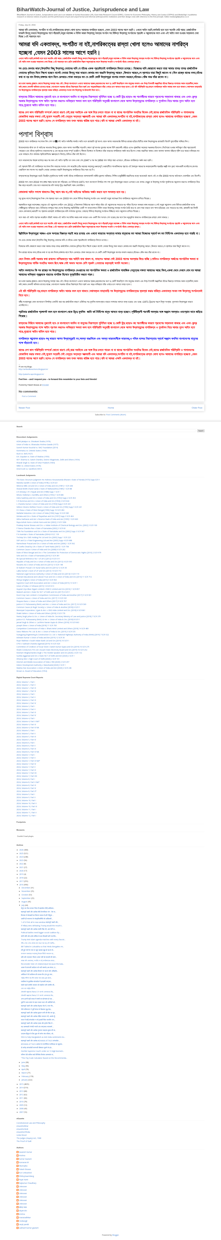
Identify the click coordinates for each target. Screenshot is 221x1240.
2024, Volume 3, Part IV (26, 715)
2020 (21, 871)
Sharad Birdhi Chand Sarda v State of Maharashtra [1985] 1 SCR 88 (44, 489)
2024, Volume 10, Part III (26, 806)
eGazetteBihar (22, 1126)
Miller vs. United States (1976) (28, 466)
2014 (21, 1087)
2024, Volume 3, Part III (26, 712)
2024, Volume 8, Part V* (26, 791)
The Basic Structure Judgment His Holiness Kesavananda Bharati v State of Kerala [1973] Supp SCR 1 (58, 479)
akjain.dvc (23, 1211)
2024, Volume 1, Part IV (26, 691)
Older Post (197, 407)
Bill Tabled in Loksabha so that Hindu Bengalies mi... (42, 946)
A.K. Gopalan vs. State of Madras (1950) (32, 456)
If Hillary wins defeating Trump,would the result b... (42, 925)
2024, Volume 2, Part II (25, 697)
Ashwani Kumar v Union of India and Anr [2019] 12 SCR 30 (40, 637)
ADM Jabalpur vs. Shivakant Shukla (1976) (33, 441)
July (23, 905)
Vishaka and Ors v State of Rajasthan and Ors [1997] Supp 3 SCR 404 (45, 516)
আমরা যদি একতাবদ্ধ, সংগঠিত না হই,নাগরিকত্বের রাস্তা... (38, 960)
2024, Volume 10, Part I (26, 800)
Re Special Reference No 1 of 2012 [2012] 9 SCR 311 (38, 558)
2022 (21, 863)
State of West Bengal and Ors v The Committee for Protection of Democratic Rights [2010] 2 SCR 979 (58, 552)
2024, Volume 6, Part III (26, 748)
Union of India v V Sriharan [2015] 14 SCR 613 (35, 586)
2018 (21, 878)
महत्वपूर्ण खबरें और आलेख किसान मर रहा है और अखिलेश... (39, 971)
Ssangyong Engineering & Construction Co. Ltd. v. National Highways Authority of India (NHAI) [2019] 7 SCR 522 (62, 634)
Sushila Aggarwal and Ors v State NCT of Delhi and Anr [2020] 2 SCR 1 (45, 656)
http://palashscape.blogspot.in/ (31, 374)
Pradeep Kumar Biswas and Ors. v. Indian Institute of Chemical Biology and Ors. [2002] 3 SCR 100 (56, 525)
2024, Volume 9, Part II (25, 797)
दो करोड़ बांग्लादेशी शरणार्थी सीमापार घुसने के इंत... (37, 1047)
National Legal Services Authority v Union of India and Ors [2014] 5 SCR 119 (47, 574)
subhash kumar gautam (29, 1228)
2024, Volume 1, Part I (25, 682)
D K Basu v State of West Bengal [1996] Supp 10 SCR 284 (40, 510)
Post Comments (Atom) (116, 414)
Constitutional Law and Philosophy (30, 1123)
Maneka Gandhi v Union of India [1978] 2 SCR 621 (37, 483)
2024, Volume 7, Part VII (26, 773)
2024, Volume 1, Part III (26, 688)
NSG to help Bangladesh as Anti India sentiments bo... (43, 1037)
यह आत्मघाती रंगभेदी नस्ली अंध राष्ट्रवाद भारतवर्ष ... (37, 1026)
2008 (21, 1108)
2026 (21, 850)
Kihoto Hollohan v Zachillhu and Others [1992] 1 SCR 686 (40, 495)
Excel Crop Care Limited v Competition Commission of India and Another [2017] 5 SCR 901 (53, 595)
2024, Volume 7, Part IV (26, 764)
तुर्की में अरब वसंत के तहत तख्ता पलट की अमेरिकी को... (38, 1002)
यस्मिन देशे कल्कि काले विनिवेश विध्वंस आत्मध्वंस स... (37, 1054)
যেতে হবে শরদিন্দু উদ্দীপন (28, 988)
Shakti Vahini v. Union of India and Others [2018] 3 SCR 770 (40, 613)
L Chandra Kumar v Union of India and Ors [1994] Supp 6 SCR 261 (43, 504)
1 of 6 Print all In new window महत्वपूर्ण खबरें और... (40, 922)
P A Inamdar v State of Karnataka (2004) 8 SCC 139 (37, 534)
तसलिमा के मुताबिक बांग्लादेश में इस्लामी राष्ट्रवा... (36, 981)
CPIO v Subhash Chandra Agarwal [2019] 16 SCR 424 (38, 643)
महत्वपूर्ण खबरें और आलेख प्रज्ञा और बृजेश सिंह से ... (37, 1023)
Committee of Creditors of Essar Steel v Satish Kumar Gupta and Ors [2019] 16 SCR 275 (52, 647)
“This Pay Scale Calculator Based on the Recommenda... (44, 1058)
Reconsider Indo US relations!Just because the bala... (42, 964)
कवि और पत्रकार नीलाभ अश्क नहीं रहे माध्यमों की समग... (39, 957)
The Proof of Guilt (23, 1141)
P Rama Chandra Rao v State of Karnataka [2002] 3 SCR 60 (40, 528)
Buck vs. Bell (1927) (24, 453)
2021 (21, 867)
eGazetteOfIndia (23, 1132)
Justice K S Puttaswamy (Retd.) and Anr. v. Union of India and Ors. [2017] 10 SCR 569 (51, 604)
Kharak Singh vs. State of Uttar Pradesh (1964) (35, 462)
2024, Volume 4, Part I (25, 718)
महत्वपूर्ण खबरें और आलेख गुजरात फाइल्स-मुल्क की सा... (38, 1030)
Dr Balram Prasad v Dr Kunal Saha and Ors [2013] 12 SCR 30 (41, 568)
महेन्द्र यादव (23, 1207)
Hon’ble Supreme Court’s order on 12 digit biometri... (42, 1051)
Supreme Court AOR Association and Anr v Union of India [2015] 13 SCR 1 (47, 583)
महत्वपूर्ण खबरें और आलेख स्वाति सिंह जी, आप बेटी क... (38, 929)
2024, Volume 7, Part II (25, 758)
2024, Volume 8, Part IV (26, 788)
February (25, 1076)
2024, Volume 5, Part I (25, 730)
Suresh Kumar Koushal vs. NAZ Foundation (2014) (37, 447)
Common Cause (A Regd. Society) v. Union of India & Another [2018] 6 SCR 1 (48, 607)
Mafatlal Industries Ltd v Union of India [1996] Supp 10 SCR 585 (42, 513)
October (25, 894)
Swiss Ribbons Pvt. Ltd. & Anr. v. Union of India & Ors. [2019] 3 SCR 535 (45, 631)
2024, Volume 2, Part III (26, 700)
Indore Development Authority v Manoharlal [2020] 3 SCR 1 (41, 665)
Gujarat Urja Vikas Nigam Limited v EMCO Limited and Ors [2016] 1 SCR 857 (48, 589)
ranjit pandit (24, 1224)
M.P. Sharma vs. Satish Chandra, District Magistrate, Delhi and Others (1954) (48, 459)
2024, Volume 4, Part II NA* (28, 721)
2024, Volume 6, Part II (25, 745)
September (26, 898)
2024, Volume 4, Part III (26, 724)
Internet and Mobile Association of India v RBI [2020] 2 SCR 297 (42, 662)
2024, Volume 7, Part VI (26, 770)
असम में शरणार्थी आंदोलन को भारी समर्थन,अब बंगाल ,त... (38, 967)
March (24, 1073)
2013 (21, 1091)
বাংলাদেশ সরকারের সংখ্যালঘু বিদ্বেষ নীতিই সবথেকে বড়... (37, 953)
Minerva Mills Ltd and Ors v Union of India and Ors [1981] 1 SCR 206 (44, 486)
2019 (21, 874)
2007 (21, 1112)
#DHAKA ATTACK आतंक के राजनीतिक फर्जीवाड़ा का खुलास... (42, 1044)
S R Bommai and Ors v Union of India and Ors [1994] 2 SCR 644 (42, 501)
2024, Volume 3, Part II (25, 709)
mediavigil (23, 1221)
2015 (21, 1084)
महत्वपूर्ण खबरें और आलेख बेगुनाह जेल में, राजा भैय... (37, 1006)
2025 (21, 853)
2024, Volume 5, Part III (26, 736)
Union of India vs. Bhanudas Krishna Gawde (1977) (37, 444)
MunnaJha (23, 1166)
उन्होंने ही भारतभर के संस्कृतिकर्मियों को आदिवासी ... (37, 918)
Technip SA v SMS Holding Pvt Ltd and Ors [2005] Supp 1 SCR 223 (43, 537)
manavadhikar (25, 1218)
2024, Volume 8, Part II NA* (28, 782)
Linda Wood (21, 1135)
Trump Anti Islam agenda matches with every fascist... (43, 939)
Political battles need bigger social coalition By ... (41, 932)
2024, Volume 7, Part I (25, 755)
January (24, 1080)
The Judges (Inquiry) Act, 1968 (28, 1138)
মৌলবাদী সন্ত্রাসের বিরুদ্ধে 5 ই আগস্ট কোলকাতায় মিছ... (37, 991)
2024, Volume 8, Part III (26, 785)
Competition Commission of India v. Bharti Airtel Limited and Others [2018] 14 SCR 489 (52, 628)
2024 (21, 857)
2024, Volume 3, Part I (25, 706)
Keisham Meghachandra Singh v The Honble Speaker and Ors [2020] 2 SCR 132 (49, 653)
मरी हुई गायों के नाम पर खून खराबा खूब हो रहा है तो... (37, 950)
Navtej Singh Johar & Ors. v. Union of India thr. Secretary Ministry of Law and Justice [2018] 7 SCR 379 (58, 616)
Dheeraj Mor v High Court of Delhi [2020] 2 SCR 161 (38, 659)
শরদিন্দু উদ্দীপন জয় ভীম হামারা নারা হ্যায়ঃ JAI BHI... (36, 978)
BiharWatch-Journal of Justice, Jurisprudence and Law (83, 9)
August (24, 901)
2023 (21, 860)
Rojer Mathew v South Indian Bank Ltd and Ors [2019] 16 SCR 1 (42, 640)
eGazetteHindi (22, 1129)
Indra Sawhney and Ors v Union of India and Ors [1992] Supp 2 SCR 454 (46, 498)
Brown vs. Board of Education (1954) (31, 671)
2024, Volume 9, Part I (25, 794)
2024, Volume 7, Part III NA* (28, 761)
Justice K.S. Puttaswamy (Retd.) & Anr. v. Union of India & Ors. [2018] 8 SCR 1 (48, 619)
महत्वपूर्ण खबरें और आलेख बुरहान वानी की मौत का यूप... (38, 1012)
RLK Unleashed (25, 1173)
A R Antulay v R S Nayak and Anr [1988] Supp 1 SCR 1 (38, 492)
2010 (21, 1101)
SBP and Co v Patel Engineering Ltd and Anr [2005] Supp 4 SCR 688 (44, 540)
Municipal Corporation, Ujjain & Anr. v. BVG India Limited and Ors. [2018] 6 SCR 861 (50, 610)
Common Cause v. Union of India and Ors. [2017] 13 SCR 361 (41, 598)
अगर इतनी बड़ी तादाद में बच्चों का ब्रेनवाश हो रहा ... (37, 999)
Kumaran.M (24, 1162)
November (26, 891)
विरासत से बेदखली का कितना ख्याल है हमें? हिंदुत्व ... (37, 915)
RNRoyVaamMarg (26, 1176)
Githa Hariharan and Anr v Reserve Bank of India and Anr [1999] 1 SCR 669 (47, 519)
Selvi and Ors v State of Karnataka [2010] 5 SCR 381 (37, 555)
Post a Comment (29, 396)
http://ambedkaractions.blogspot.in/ (33, 369)
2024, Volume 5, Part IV (26, 739)
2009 (21, 1105)
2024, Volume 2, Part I (25, 694)
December (26, 887)
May (23, 1066)
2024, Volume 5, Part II (25, 733)
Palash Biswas (25, 1169)
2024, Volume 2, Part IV (26, 703)
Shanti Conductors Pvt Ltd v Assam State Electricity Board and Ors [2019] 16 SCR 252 (51, 650)
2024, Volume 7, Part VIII (26, 776)
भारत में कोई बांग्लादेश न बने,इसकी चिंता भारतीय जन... (38, 1019)
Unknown (23, 1187)
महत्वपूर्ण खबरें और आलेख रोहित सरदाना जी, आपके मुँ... (38, 1016)
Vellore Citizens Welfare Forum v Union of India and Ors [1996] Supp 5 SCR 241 (49, 507)
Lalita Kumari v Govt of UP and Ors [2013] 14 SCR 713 (38, 571)
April (23, 1069)
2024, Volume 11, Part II (26, 812)
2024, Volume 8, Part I (25, 779)
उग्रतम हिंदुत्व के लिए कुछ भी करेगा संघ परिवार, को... (37, 1033)
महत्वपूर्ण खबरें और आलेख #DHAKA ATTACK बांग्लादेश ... (40, 1040)
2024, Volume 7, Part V (25, 767)
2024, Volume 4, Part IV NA (27, 727)
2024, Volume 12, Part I (26, 815)
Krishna (22, 1155)
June (23, 1062)
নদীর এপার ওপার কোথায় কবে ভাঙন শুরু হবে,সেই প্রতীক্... (38, 943)
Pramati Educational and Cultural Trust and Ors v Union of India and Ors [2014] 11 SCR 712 (54, 577)
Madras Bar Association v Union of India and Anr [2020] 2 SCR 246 (43, 668)
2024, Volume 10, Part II (26, 803)
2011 (21, 1098)
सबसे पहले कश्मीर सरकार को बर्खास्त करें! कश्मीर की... (38, 985)
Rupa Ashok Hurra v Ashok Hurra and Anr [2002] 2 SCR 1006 (41, 522)
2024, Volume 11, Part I (26, 809)
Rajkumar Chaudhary (27, 1183)
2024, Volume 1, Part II (25, 685)
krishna (22, 1214)
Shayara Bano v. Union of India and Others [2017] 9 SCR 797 (41, 601)
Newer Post (24, 407)
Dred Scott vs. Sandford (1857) (29, 469)
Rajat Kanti (23, 1180)
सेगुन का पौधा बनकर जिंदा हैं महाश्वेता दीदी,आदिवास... (37, 908)
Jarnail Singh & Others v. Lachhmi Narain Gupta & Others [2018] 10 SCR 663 (47, 622)
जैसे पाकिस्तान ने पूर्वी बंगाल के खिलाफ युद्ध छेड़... (36, 1009)
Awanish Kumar (25, 1152)
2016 (21, 884)
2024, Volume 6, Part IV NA (27, 752)
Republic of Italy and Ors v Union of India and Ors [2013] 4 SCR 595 (44, 561)
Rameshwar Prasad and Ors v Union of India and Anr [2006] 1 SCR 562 (45, 543)
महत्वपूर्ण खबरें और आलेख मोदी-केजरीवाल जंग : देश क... (38, 911)
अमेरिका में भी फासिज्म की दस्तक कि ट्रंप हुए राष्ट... (37, 974)
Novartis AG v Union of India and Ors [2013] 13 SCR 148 (39, 564)
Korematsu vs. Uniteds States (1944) (31, 450)
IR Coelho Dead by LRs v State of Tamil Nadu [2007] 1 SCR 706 (42, 546)
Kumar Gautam (25, 1159)
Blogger (115, 1235)
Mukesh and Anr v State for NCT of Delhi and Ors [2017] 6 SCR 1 (43, 592)
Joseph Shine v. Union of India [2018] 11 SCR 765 (36, 625)
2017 (21, 881)
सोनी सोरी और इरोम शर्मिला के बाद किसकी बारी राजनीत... (39, 936)
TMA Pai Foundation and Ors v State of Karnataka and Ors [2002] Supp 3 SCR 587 (50, 531)
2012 (21, 1094)
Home (111, 407)
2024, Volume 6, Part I (25, 742)
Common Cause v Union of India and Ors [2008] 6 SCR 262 (40, 549)
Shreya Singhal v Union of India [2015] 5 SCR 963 (36, 580)
